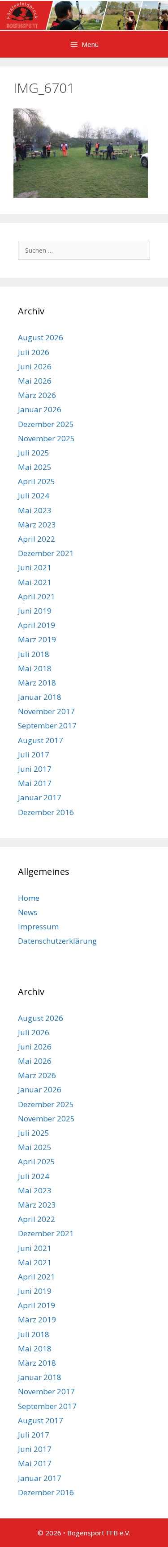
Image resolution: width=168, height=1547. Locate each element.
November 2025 (46, 438)
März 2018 (37, 682)
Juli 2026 (33, 352)
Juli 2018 (33, 654)
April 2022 (36, 539)
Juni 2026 (35, 366)
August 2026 (40, 337)
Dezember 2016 (46, 812)
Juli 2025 (33, 452)
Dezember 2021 (46, 553)
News (27, 912)
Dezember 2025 (46, 424)
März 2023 (37, 524)
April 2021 (36, 596)
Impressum (38, 926)
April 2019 (36, 625)
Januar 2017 (39, 797)
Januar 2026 (39, 409)
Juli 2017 (33, 754)
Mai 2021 (35, 582)
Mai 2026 (35, 381)
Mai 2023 (35, 510)
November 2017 (46, 711)
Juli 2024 (33, 495)
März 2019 (37, 639)
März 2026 (37, 395)
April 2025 (36, 481)
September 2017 (47, 725)
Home (28, 898)
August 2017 (40, 740)
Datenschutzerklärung (57, 941)
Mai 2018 (35, 668)
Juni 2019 (35, 611)
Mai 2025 (35, 467)
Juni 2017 (35, 769)
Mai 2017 (35, 783)
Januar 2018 (39, 697)
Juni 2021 (35, 567)
